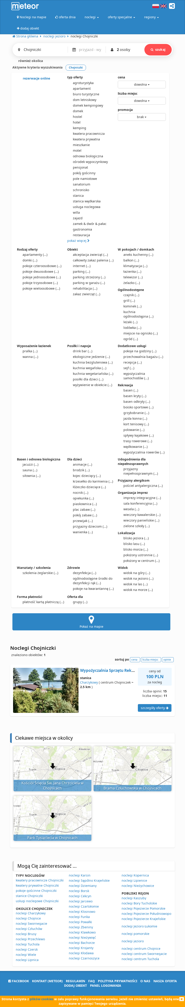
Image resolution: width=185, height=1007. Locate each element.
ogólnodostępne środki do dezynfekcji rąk (92, 580)
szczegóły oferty (153, 708)
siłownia (31, 476)
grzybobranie (136, 413)
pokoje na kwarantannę (93, 588)
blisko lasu (134, 544)
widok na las (135, 584)
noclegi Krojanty (81, 948)
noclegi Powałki (80, 922)
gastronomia (82, 229)
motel (77, 150)
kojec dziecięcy (87, 476)
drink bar (82, 351)
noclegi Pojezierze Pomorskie (143, 908)
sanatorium (81, 184)
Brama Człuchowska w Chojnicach (133, 788)
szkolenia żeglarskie (40, 573)
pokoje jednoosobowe (42, 277)
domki (30, 260)
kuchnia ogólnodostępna (138, 314)
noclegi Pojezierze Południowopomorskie (152, 913)
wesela (131, 509)
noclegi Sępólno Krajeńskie (89, 880)
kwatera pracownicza (89, 133)
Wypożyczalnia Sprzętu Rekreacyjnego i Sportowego (129, 670)
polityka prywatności (117, 981)
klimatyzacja (135, 266)
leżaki (130, 322)
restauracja (81, 235)
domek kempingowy (88, 105)
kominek (132, 306)
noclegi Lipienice (134, 880)
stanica (78, 195)
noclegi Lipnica (27, 960)
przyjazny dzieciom (90, 526)
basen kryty (134, 396)
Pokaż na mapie (91, 626)
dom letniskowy (84, 100)
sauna (30, 470)
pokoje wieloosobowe (41, 288)
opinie (167, 659)
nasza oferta (165, 981)
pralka (30, 351)
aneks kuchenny (138, 254)
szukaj (160, 49)
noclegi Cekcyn (80, 896)
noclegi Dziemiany (83, 885)
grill (129, 300)
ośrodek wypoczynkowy (90, 162)
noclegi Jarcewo (80, 901)
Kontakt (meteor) (47, 981)
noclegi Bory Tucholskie (139, 903)
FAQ (91, 981)
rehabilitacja (85, 288)
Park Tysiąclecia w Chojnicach (52, 837)
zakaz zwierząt (86, 294)
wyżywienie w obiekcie (92, 385)
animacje (82, 464)
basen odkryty (136, 401)
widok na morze (138, 590)
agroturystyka (83, 83)
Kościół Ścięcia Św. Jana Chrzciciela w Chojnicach (52, 785)
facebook (20, 981)
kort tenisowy (136, 424)
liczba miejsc (127, 93)
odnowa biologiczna (88, 156)
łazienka (132, 271)
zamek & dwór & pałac (89, 224)
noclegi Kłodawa (81, 953)
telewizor (133, 277)
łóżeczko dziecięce (89, 487)
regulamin (75, 981)
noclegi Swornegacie (31, 923)
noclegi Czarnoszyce (84, 958)
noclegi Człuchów (29, 929)
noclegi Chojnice (28, 918)
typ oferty (75, 77)
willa (76, 212)
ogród (130, 339)
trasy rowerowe (137, 441)
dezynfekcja (84, 573)
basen (130, 390)
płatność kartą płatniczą (43, 602)
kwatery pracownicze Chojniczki (40, 880)
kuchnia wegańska (89, 368)
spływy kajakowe (138, 435)
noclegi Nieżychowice (138, 885)
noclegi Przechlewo (30, 939)
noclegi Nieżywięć (82, 937)
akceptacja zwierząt (90, 254)
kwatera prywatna (86, 139)
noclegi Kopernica (135, 875)
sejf (128, 368)
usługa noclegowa (86, 207)
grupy (80, 602)
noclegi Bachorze (82, 943)
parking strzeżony (89, 277)
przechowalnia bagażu (143, 357)
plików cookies (41, 999)
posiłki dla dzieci (88, 379)
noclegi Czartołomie (84, 906)
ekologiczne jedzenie (91, 357)
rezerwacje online (36, 78)
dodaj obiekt (75, 985)
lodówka (132, 327)
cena (121, 77)
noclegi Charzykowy (31, 913)
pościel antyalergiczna (143, 485)
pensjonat (80, 167)
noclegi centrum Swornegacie (144, 954)
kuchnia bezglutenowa (93, 362)
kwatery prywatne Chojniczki (37, 885)
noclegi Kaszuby (134, 898)
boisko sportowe (138, 407)
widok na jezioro (138, 578)
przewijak (83, 521)
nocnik (80, 492)
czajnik (131, 295)
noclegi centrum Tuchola (140, 959)
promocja (125, 110)
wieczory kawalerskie (141, 515)
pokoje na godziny (139, 351)
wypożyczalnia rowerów (143, 452)
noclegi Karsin (79, 875)
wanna (30, 357)
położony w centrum (141, 560)
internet (81, 266)
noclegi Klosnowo (82, 911)
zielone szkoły (136, 526)
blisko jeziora (136, 538)
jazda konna (135, 418)
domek (78, 111)
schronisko (81, 190)
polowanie (133, 430)
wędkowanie (135, 446)
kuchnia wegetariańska (93, 373)
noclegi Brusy (26, 934)
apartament (82, 88)
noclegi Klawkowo (82, 932)
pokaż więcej (77, 240)
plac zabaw (84, 509)
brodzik (81, 470)
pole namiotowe (85, 178)
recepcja (132, 362)
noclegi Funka (79, 917)
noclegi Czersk (27, 949)
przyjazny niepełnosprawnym (140, 471)
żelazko (131, 283)
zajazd (78, 218)
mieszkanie (81, 145)
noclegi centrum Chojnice (141, 948)
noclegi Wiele (26, 954)
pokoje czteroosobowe (42, 266)
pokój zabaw (85, 515)
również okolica (30, 61)
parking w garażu (89, 283)
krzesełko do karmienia (93, 481)
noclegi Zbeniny (81, 927)
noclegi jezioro (133, 941)
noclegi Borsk (79, 891)
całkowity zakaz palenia (93, 260)
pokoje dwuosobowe (41, 271)
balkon (131, 260)
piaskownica (85, 504)
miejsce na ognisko (140, 333)
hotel (77, 122)
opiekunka (83, 498)
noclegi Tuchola (27, 944)
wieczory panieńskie (141, 520)
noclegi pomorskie (135, 933)
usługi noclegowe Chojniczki (37, 901)
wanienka (83, 532)
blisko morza (135, 549)
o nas (145, 981)
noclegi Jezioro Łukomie (139, 926)
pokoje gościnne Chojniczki (36, 890)
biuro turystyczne (86, 94)
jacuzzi (30, 464)
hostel (77, 116)
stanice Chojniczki (29, 896)
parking (81, 271)
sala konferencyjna (140, 503)
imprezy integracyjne (142, 498)
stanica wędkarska (87, 201)
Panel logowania (105, 985)
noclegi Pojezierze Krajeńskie (144, 919)
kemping (79, 128)
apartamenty (35, 254)
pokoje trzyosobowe (40, 283)
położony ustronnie (140, 555)
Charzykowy (89, 682)
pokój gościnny (84, 173)
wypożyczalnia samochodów (136, 375)
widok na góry (136, 573)
